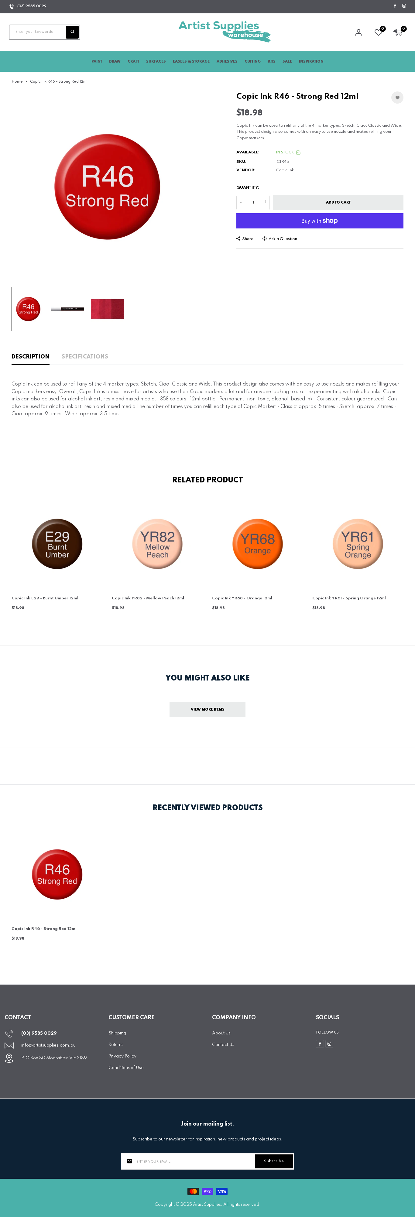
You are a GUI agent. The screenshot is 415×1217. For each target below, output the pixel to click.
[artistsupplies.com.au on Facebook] (395, 6)
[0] (378, 34)
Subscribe (274, 1161)
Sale (287, 61)
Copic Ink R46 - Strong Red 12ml (44, 929)
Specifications (85, 357)
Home (17, 82)
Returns (115, 1045)
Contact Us (223, 1045)
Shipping (117, 1033)
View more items (208, 709)
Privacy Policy (122, 1056)
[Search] (72, 32)
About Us (221, 1033)
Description (31, 357)
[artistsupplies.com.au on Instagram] (404, 6)
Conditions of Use (126, 1068)
